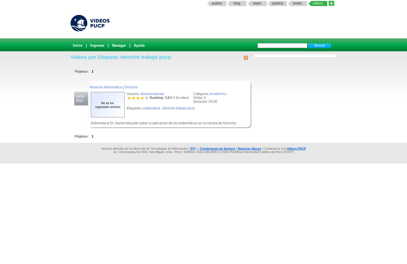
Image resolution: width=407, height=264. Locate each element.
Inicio (78, 45)
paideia (277, 3)
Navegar (119, 45)
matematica (151, 108)
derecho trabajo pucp (179, 108)
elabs (257, 3)
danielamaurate (152, 94)
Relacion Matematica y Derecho (114, 87)
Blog (237, 3)
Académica (218, 94)
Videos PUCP (296, 148)
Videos (318, 3)
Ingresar (97, 45)
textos (297, 3)
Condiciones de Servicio (217, 148)
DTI (192, 148)
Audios (217, 3)
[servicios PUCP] (331, 3)
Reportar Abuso (249, 148)
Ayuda (139, 45)
